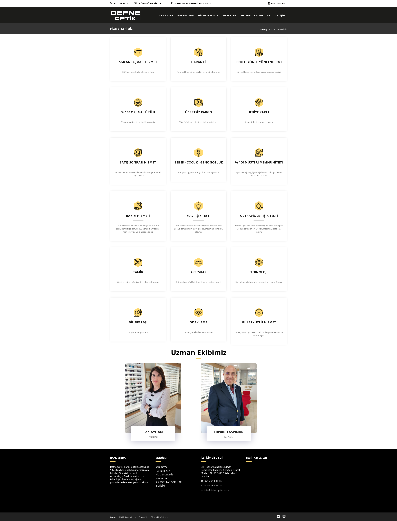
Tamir (138, 272)
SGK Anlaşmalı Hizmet (138, 62)
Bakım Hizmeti (138, 215)
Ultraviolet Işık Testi (259, 215)
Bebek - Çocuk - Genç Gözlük (198, 162)
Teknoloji (259, 272)
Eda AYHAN (153, 409)
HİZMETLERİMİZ (208, 15)
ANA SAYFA (166, 15)
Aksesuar (198, 272)
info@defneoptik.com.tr (151, 3)
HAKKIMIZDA (185, 15)
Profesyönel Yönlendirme (259, 62)
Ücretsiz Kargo (198, 112)
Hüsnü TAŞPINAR (228, 409)
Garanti (198, 62)
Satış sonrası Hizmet (138, 162)
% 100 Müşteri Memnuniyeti (259, 162)
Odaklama (199, 322)
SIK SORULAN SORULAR (255, 15)
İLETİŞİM (279, 15)
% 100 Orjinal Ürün (138, 112)
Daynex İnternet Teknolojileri (137, 517)
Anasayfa (265, 29)
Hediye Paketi (259, 112)
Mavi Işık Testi (198, 215)
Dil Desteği (138, 322)
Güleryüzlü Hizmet (259, 322)
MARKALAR (229, 15)
